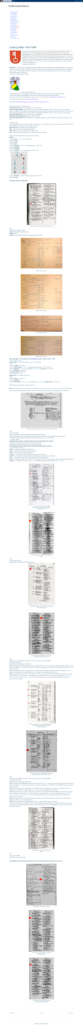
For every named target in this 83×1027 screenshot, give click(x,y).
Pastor (45, 508)
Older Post (71, 1013)
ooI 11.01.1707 (22, 368)
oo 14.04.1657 (21, 139)
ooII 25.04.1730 (41, 382)
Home (41, 1013)
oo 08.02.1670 (23, 145)
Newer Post (12, 1013)
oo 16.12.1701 (25, 367)
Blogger (47, 1023)
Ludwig (32, 362)
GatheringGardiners (18, 5)
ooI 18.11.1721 (24, 382)
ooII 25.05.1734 (36, 368)
